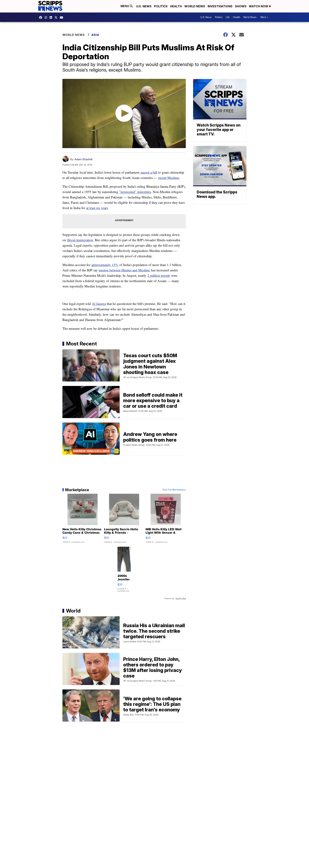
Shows (240, 6)
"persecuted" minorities (135, 191)
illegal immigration (80, 240)
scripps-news (52, 17)
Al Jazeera (99, 303)
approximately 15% (104, 264)
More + (264, 17)
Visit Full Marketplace (174, 490)
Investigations (220, 6)
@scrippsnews (62, 17)
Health (176, 6)
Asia (95, 35)
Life (228, 17)
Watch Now (259, 6)
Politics (161, 6)
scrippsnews (41, 17)
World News (194, 6)
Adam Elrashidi (83, 159)
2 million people (159, 275)
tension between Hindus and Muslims (124, 270)
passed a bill (149, 172)
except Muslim (168, 177)
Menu (125, 6)
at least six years (97, 208)
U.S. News (143, 6)
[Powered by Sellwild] (180, 598)
